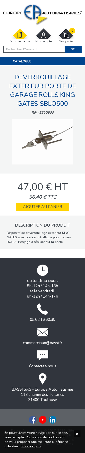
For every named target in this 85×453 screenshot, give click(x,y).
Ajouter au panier (42, 206)
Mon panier (66, 36)
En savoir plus (31, 446)
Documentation (20, 41)
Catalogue (22, 61)
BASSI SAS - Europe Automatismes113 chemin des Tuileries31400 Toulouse (43, 394)
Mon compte (43, 41)
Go (73, 49)
